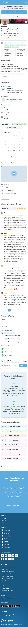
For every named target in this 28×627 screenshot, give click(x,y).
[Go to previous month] (19, 132)
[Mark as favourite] (26, 2)
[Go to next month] (22, 132)
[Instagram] (9, 614)
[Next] (21, 310)
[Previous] (6, 310)
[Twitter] (6, 614)
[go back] (1, 2)
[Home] (1, 466)
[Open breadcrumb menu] (6, 466)
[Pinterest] (12, 614)
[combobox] (14, 127)
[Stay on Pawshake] (15, 365)
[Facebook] (2, 614)
